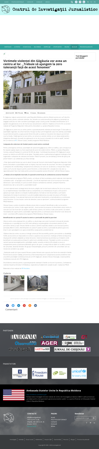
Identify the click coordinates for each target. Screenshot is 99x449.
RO (88, 2)
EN (95, 2)
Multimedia (37, 47)
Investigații (7, 47)
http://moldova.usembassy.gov (36, 394)
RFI (16, 140)
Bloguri (74, 47)
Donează (39, 2)
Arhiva (47, 2)
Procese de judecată (86, 47)
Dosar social (27, 47)
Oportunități (57, 47)
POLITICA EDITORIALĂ (18, 2)
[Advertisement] (49, 29)
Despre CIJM (47, 47)
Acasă (6, 2)
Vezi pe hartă (31, 426)
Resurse (67, 47)
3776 (67, 73)
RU (91, 2)
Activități (17, 47)
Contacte (30, 2)
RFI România (25, 268)
